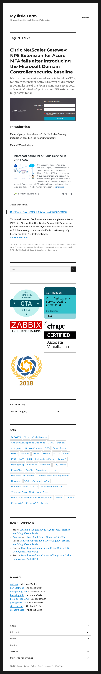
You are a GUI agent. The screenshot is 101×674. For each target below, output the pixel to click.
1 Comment (52, 250)
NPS (12, 250)
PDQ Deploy (60, 464)
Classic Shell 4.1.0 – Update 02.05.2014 (45, 537)
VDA (26, 481)
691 (68, 244)
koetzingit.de (17, 595)
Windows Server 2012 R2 (53, 486)
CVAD (51, 442)
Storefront (41, 470)
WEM (46, 481)
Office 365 (45, 464)
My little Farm (23, 16)
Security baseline (37, 250)
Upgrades (16, 481)
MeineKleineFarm (44, 459)
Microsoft (61, 244)
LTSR (13, 459)
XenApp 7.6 (32, 503)
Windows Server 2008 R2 (24, 486)
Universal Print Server (22, 475)
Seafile (29, 470)
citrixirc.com (16, 606)
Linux (66, 453)
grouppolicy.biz (18, 602)
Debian (61, 442)
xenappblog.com (18, 591)
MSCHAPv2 (59, 247)
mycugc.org (17, 464)
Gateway (18, 247)
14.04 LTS (16, 437)
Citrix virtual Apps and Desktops (28, 442)
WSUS (59, 497)
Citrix (24, 244)
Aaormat (17, 537)
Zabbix (44, 503)
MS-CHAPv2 (49, 247)
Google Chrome (33, 448)
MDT (29, 459)
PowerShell (17, 470)
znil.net (14, 584)
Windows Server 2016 (22, 492)
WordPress (42, 492)
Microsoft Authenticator (33, 247)
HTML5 (46, 453)
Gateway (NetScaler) (35, 244)
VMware (36, 481)
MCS (21, 459)
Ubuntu (54, 470)
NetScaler (69, 247)
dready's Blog (17, 610)
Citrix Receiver (40, 437)
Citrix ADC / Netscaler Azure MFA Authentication (38, 212)
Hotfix (14, 453)
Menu (85, 17)
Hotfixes (25, 453)
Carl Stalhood (17, 588)
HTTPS (56, 453)
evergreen (16, 448)
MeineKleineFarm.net (21, 658)
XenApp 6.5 (17, 503)
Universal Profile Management (53, 475)
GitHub (14, 651)
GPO (47, 448)
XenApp (69, 497)
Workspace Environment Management (32, 497)
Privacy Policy (30, 666)
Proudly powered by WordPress (51, 666)
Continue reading (19, 237)
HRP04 (36, 453)
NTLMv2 (18, 250)
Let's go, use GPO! (19, 599)
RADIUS (25, 250)
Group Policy (50, 244)
